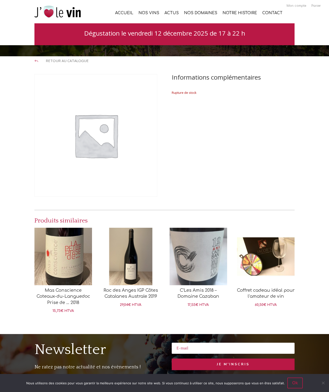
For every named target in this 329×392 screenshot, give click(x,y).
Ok (295, 382)
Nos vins (148, 13)
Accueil (124, 13)
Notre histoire (240, 13)
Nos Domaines (200, 13)
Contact (272, 13)
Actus (171, 13)
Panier (316, 5)
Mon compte (296, 5)
